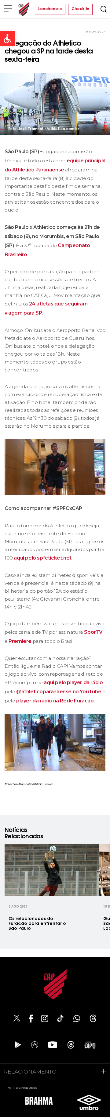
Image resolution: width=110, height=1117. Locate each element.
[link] (7, 38)
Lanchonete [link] (50, 9)
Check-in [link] (80, 9)
